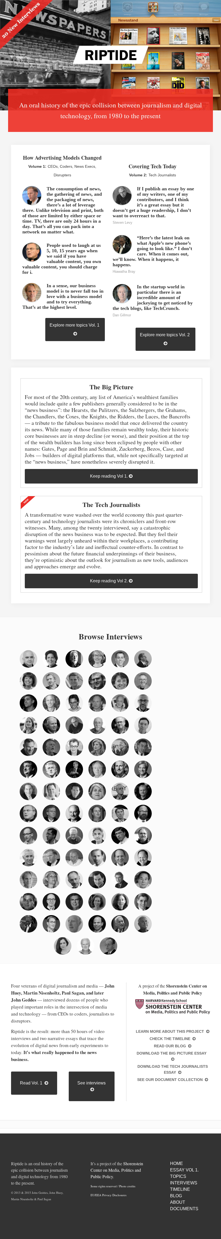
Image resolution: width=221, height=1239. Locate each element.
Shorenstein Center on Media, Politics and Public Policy (117, 1170)
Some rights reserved (104, 1186)
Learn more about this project (171, 1031)
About (177, 1202)
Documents (184, 1208)
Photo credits (127, 1186)
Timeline (180, 1189)
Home (176, 1163)
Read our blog (171, 1046)
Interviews (183, 1183)
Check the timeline (171, 1039)
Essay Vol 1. (184, 1170)
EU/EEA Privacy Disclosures (108, 1195)
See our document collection (171, 1079)
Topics (178, 1176)
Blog (176, 1196)
